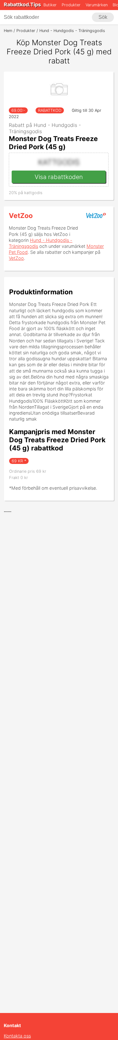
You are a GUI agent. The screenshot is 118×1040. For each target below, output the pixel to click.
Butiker (50, 5)
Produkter (71, 5)
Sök (102, 17)
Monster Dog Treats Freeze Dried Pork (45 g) (53, 142)
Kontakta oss (17, 1035)
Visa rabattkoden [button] (59, 177)
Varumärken (97, 5)
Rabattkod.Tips (22, 4)
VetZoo (21, 215)
